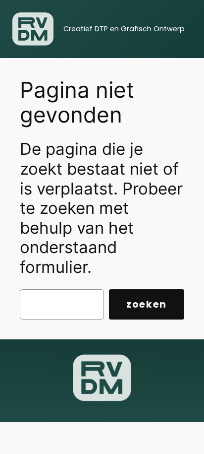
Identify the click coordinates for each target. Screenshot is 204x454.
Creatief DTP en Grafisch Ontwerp (124, 29)
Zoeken (146, 304)
